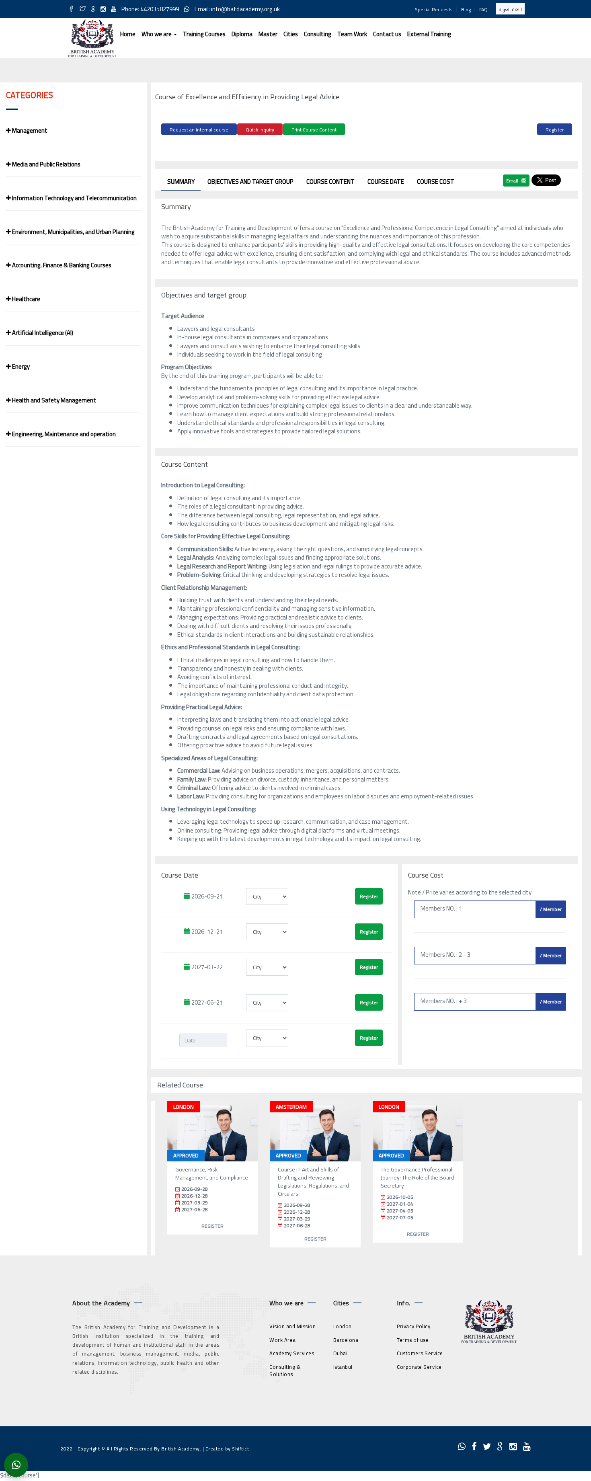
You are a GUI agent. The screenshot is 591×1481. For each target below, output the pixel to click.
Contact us (387, 34)
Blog (466, 9)
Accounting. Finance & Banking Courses (61, 265)
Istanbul (343, 1367)
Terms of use (413, 1340)
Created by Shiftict (227, 1448)
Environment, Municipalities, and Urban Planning (73, 232)
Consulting (317, 34)
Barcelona (346, 1340)
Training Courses (204, 34)
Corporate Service (419, 1367)
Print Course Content (314, 129)
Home (127, 34)
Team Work (352, 34)
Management (29, 130)
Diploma (242, 34)
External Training (429, 34)
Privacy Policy (413, 1326)
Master (268, 34)
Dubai (340, 1353)
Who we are (157, 34)
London (342, 1326)
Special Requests (434, 9)
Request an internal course (199, 129)
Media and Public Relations (45, 164)
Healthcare (25, 299)
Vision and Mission (292, 1326)
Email (512, 180)
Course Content (330, 181)
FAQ (483, 9)
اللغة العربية (510, 9)
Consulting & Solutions (285, 1370)
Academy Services (291, 1353)
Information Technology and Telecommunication (74, 198)
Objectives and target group (250, 181)
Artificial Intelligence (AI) (42, 332)
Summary (181, 181)
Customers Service (420, 1353)
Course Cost (435, 181)
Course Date (385, 181)
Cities (290, 34)
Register (555, 129)
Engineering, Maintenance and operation (63, 434)
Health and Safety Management (53, 400)
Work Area (282, 1340)
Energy (20, 366)
